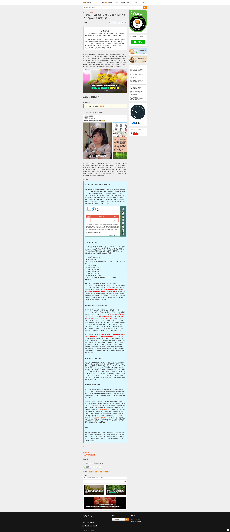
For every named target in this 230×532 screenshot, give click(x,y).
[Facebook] (83, 526)
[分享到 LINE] (122, 22)
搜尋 (127, 519)
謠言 (88, 12)
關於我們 (123, 2)
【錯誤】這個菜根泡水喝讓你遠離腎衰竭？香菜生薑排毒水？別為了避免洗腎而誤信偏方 (115, 491)
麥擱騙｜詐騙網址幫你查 (136, 519)
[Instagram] (88, 526)
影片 (92, 12)
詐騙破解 (110, 2)
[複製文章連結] (125, 22)
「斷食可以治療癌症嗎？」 (105, 410)
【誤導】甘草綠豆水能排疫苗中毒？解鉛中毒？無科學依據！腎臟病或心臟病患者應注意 (94, 491)
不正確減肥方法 (87, 453)
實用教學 (116, 2)
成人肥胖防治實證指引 (89, 455)
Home (84, 12)
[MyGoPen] (87, 2)
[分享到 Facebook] (119, 22)
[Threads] (94, 526)
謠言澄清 (104, 2)
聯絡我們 (129, 2)
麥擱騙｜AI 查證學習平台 (136, 521)
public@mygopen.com (90, 522)
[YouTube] (86, 526)
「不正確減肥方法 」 (94, 405)
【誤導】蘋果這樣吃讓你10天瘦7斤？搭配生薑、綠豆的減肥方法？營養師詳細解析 (103, 506)
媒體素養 (135, 2)
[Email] (96, 526)
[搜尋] (145, 7)
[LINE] (91, 526)
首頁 (98, 2)
